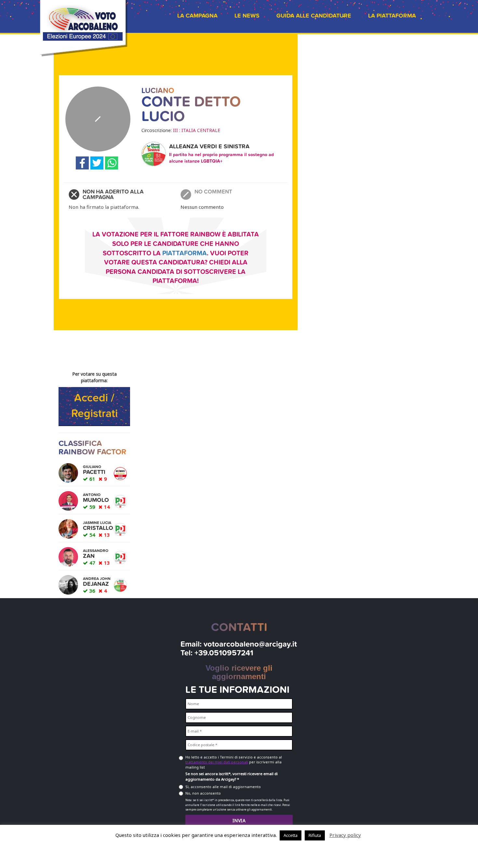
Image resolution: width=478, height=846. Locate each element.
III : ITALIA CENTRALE (196, 130)
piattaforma (184, 253)
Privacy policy (345, 835)
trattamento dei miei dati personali (216, 761)
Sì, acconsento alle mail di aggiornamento (223, 786)
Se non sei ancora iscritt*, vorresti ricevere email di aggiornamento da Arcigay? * (231, 776)
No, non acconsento (203, 793)
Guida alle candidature (313, 15)
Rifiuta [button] (315, 835)
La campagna (197, 15)
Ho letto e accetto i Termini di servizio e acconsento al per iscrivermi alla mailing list (233, 762)
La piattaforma (392, 15)
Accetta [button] (291, 835)
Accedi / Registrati (94, 406)
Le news (246, 15)
